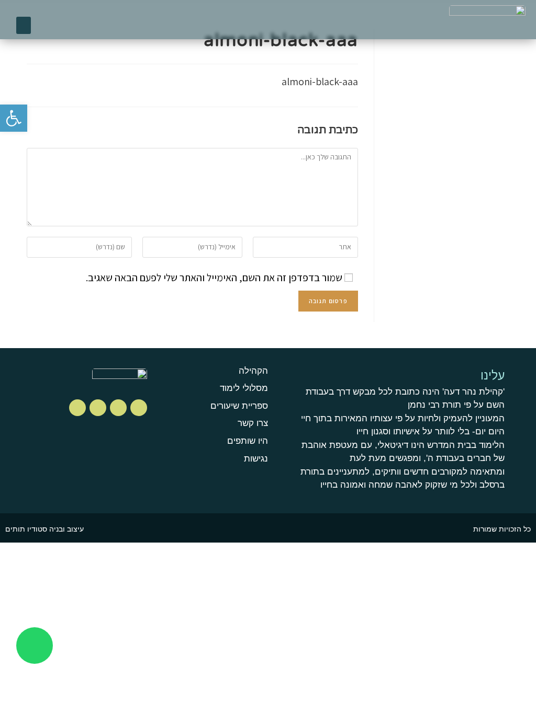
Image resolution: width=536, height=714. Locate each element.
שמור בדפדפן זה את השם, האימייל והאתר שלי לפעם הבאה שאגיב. (214, 277)
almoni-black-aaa (320, 81)
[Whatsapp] (34, 645)
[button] (23, 25)
